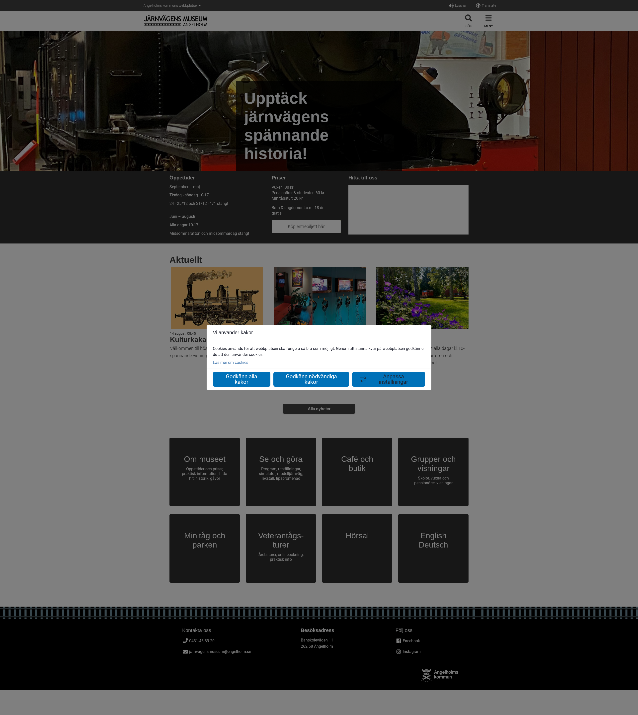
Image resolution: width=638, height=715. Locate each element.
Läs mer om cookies (230, 362)
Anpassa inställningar (393, 379)
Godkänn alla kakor (241, 379)
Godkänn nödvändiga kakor (311, 379)
